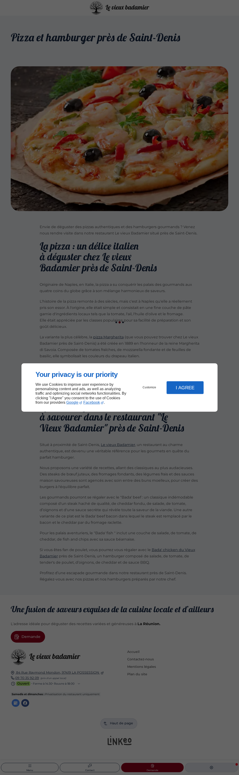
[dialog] (119, 387)
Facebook (91, 402)
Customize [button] (149, 387)
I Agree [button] (185, 387)
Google (72, 402)
